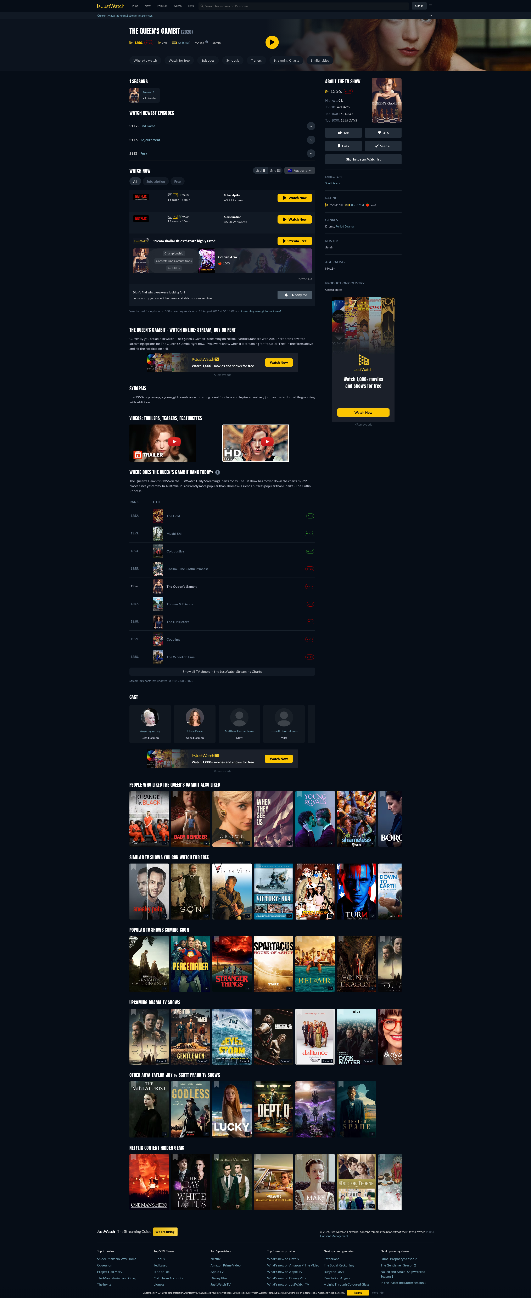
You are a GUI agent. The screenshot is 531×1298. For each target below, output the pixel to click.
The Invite (104, 1284)
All (135, 181)
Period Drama (344, 226)
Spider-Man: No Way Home (116, 1259)
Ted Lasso (160, 1265)
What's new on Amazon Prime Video (293, 1265)
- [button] (142, 126)
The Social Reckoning (339, 1265)
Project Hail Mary (109, 1272)
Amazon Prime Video (226, 1265)
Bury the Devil (334, 1272)
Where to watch (145, 60)
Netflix (215, 1259)
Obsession (104, 1265)
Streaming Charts (286, 60)
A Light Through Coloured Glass (346, 1284)
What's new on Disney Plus (286, 1278)
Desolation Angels (337, 1278)
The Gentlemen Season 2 (398, 1265)
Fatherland (332, 1259)
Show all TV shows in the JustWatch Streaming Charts (222, 671)
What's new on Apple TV (284, 1272)
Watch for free (179, 60)
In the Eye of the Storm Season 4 (403, 1283)
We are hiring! (165, 1232)
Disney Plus (219, 1278)
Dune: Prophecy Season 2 (399, 1259)
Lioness (159, 1284)
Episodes (208, 60)
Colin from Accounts (168, 1278)
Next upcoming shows (395, 1251)
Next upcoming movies (338, 1251)
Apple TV (217, 1272)
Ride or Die (161, 1272)
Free (177, 181)
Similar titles (320, 60)
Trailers (256, 60)
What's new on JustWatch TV (288, 1284)
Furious (159, 1259)
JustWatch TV (221, 1284)
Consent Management (334, 1236)
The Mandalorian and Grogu (117, 1278)
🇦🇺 (297, 170)
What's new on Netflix (283, 1259)
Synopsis (232, 60)
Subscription (155, 181)
